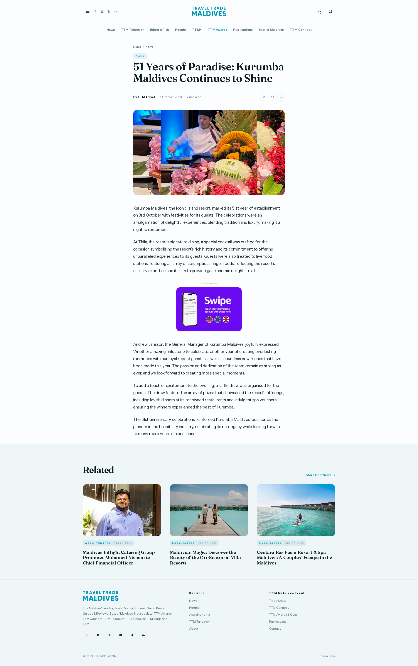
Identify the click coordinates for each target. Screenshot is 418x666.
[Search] (330, 11)
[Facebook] (95, 12)
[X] (109, 12)
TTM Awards (217, 30)
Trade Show (277, 601)
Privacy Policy (327, 656)
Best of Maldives (271, 30)
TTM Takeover (132, 30)
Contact (275, 628)
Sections (197, 593)
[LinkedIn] (116, 12)
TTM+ (196, 30)
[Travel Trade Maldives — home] (209, 12)
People (180, 30)
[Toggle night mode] (320, 11)
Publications (243, 30)
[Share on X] (263, 97)
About (193, 628)
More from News (318, 475)
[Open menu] (87, 11)
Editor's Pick (159, 30)
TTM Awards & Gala (283, 615)
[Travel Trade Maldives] (101, 596)
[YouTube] (121, 635)
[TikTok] (132, 635)
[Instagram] (102, 12)
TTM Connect (301, 30)
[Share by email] (272, 97)
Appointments (199, 615)
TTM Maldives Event (287, 593)
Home (137, 46)
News (110, 30)
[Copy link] (281, 97)
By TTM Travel (144, 97)
